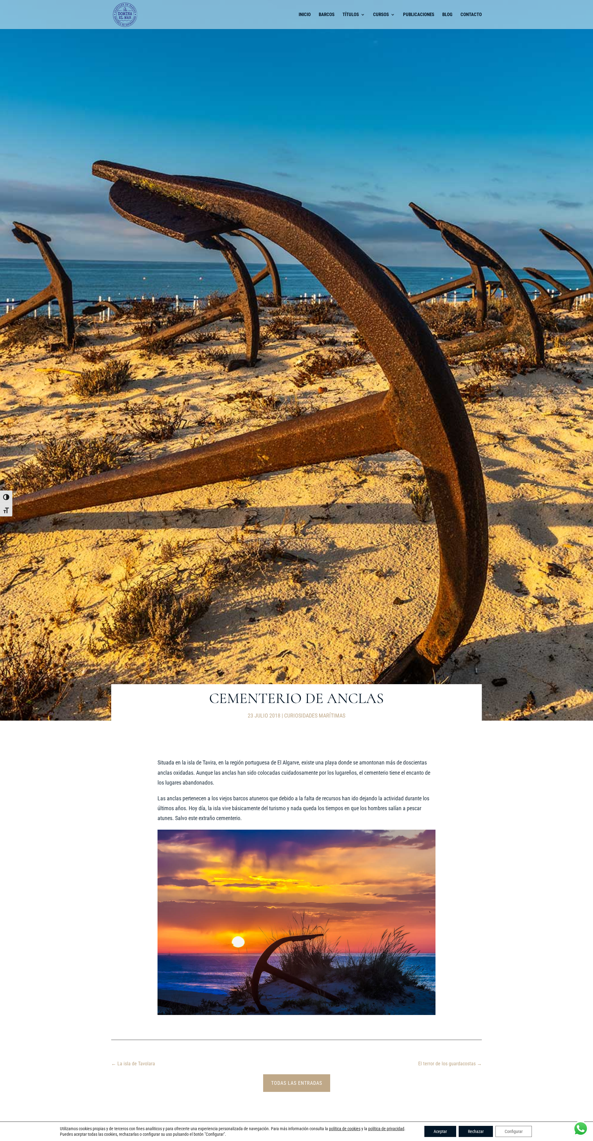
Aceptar (440, 1131)
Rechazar (476, 1131)
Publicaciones (418, 14)
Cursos (381, 14)
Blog (447, 14)
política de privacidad (386, 1128)
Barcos (326, 14)
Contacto (471, 14)
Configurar (514, 1131)
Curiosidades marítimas (314, 715)
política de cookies (344, 1128)
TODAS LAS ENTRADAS (296, 1083)
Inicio (305, 14)
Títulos (351, 14)
